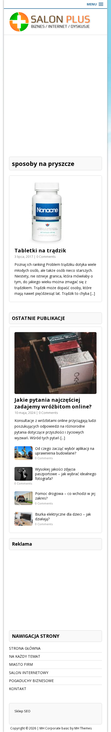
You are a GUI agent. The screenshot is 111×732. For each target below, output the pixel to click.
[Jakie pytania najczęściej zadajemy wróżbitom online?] (55, 391)
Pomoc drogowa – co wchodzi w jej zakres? (65, 496)
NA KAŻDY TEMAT (24, 656)
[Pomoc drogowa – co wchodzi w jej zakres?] (23, 502)
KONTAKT (17, 688)
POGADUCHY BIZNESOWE (31, 680)
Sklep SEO (22, 711)
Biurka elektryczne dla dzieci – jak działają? (63, 516)
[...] (92, 293)
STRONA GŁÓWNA (25, 648)
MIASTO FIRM (21, 664)
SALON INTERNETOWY (28, 672)
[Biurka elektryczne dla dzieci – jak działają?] (23, 522)
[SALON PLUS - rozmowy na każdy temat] (55, 22)
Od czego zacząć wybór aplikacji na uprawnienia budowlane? (64, 451)
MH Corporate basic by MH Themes (65, 728)
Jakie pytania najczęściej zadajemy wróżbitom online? (53, 403)
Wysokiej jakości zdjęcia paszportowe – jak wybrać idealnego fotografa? (65, 474)
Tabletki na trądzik (40, 250)
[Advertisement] (55, 93)
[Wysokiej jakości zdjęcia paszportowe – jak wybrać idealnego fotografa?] (23, 477)
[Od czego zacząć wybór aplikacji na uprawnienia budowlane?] (23, 456)
